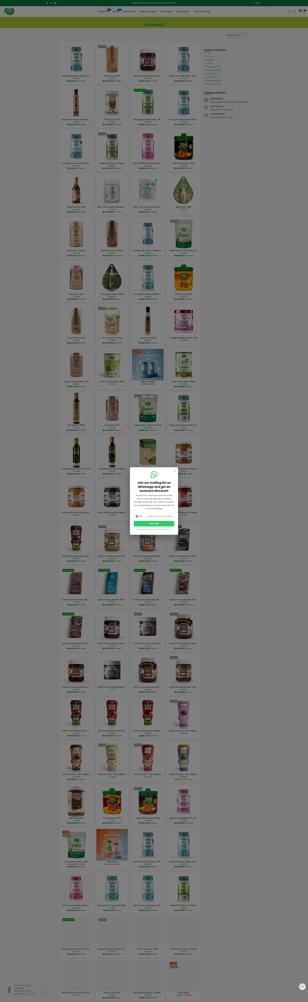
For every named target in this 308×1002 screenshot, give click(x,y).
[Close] (175, 471)
